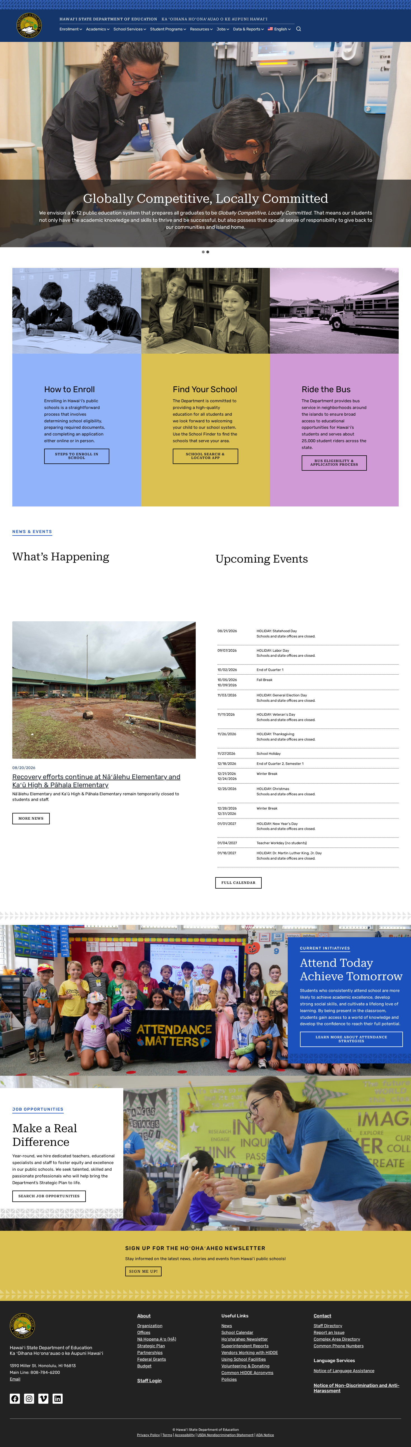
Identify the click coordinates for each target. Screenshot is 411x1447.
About (144, 1316)
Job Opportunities (38, 1109)
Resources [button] (199, 29)
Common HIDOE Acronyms (247, 1372)
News (226, 1325)
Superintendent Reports (245, 1345)
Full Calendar (238, 883)
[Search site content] (298, 28)
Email (15, 1379)
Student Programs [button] (166, 29)
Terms (167, 1435)
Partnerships (150, 1352)
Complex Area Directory (337, 1339)
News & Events (32, 531)
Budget (144, 1366)
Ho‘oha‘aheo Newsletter (244, 1339)
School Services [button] (128, 29)
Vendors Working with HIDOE (249, 1352)
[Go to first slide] (401, 144)
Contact (322, 1316)
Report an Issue (329, 1332)
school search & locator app (205, 456)
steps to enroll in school (76, 456)
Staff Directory (328, 1325)
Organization (149, 1325)
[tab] (203, 252)
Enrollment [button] (69, 29)
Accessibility (185, 1435)
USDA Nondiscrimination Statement (225, 1435)
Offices (143, 1332)
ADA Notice (265, 1435)
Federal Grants (151, 1359)
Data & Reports (246, 29)
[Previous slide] (9, 144)
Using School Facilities (243, 1359)
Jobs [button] (221, 29)
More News (31, 818)
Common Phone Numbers (339, 1345)
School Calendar (237, 1332)
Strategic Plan (151, 1345)
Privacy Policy (148, 1435)
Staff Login (149, 1380)
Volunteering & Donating (245, 1366)
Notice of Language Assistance (344, 1370)
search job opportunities (49, 1196)
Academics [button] (96, 29)
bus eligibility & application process (334, 463)
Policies (229, 1379)
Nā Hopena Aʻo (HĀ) (156, 1339)
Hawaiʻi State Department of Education (108, 19)
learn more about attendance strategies (351, 1039)
